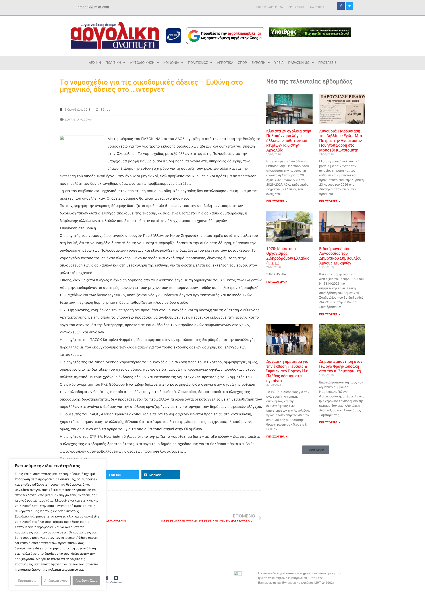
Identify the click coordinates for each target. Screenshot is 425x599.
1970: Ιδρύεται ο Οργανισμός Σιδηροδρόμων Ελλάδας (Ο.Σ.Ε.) (287, 255)
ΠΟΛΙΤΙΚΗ (113, 62)
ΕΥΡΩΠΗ (258, 62)
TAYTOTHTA (317, 7)
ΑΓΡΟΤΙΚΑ (225, 62)
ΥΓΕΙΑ (279, 62)
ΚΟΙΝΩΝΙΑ (171, 62)
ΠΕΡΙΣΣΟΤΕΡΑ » (276, 201)
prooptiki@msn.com (93, 7)
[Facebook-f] (341, 6)
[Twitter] (349, 6)
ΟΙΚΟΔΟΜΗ (85, 119)
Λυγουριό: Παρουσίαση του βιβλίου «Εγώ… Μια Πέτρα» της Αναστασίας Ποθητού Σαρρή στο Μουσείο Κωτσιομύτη (340, 140)
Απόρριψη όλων (56, 580)
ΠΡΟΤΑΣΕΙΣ (327, 62)
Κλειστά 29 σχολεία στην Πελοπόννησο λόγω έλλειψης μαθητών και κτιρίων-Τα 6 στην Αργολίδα (288, 140)
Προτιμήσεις (27, 580)
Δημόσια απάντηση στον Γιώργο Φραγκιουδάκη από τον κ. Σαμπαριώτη (340, 366)
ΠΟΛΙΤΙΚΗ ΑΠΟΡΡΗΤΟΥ (269, 7)
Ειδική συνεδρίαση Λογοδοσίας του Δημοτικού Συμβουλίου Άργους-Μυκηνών (340, 255)
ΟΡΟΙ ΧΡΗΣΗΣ (296, 7)
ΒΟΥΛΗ (70, 119)
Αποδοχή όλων (86, 580)
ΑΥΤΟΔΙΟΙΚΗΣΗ (142, 62)
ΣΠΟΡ (242, 62)
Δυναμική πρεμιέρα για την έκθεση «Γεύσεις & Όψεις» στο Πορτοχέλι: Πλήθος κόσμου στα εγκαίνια (287, 371)
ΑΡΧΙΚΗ (95, 62)
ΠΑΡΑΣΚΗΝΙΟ (298, 62)
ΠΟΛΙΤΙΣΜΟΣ (198, 62)
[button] (120, 474)
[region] (57, 524)
